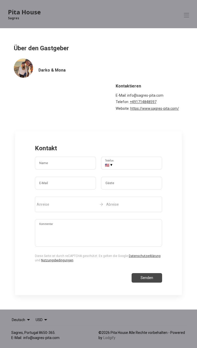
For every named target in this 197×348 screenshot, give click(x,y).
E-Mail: (16, 338)
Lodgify (109, 338)
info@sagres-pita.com (41, 338)
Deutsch (18, 320)
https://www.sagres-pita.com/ (154, 108)
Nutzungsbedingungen (57, 260)
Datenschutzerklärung (145, 256)
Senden (147, 278)
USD (39, 320)
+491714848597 (143, 102)
